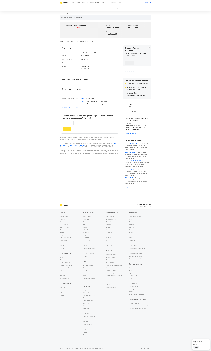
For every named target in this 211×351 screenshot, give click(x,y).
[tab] (62, 41)
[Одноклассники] (145, 348)
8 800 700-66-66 (144, 205)
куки (203, 341)
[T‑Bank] (64, 2)
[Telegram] (148, 348)
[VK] (141, 348)
